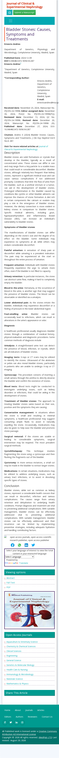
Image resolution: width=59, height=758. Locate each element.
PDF (8, 587)
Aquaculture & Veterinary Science (22, 641)
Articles (40, 710)
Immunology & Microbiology (19, 674)
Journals (29, 710)
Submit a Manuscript (24, 12)
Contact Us (47, 716)
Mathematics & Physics (17, 683)
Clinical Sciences (13, 651)
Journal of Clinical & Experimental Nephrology (25, 5)
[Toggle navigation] (11, 21)
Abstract (10, 578)
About (18, 710)
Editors (7, 716)
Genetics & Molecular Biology (20, 665)
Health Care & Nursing (17, 669)
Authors (19, 716)
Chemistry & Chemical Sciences (21, 646)
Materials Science (14, 679)
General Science (13, 660)
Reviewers (32, 716)
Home (7, 710)
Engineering (11, 655)
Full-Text (10, 582)
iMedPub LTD (45, 737)
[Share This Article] (13, 545)
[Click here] (8, 12)
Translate (23, 563)
